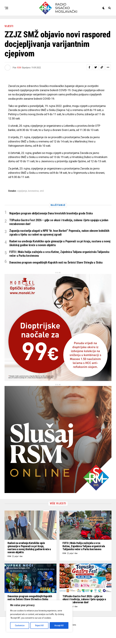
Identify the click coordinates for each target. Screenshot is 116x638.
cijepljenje (22, 191)
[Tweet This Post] (95, 67)
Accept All (59, 625)
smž (42, 191)
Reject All (39, 625)
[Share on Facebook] (89, 67)
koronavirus (33, 191)
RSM (19, 67)
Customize (19, 625)
